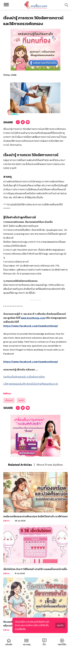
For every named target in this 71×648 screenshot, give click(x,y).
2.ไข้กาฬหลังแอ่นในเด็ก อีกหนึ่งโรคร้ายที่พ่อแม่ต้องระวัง (30, 384)
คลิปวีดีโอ (62, 644)
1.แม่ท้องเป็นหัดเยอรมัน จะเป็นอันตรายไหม (24, 377)
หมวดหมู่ (26, 644)
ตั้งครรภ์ (9, 400)
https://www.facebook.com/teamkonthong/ (30, 326)
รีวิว (44, 644)
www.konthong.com (33, 318)
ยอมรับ (60, 625)
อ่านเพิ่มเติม (20, 629)
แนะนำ (21, 400)
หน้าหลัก (8, 644)
